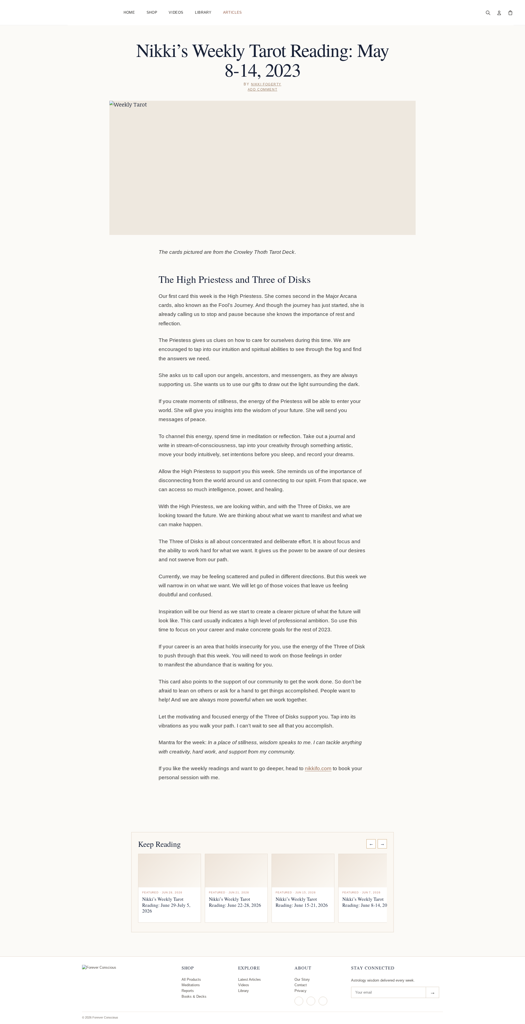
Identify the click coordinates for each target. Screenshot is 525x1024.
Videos (176, 12)
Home (129, 12)
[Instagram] (298, 1001)
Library (203, 12)
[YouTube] (323, 1001)
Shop (152, 12)
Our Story (302, 979)
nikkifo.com (318, 768)
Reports (188, 991)
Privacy (300, 991)
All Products (191, 979)
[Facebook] (311, 1001)
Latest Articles (249, 979)
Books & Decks (194, 996)
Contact (300, 985)
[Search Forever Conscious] (488, 12)
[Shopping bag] (510, 12)
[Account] (499, 12)
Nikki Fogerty (266, 84)
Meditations (191, 985)
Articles (232, 12)
